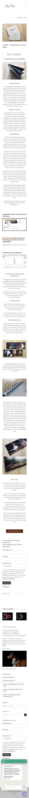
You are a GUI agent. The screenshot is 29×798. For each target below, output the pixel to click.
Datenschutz (18, 791)
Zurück (20, 17)
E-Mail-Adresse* (7, 550)
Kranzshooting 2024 (9, 677)
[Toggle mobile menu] (26, 2)
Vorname (5, 556)
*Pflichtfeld (5, 587)
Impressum (11, 791)
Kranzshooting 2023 (9, 680)
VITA (3, 642)
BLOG (4, 645)
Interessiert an (6, 563)
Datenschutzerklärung (8, 579)
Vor (24, 17)
